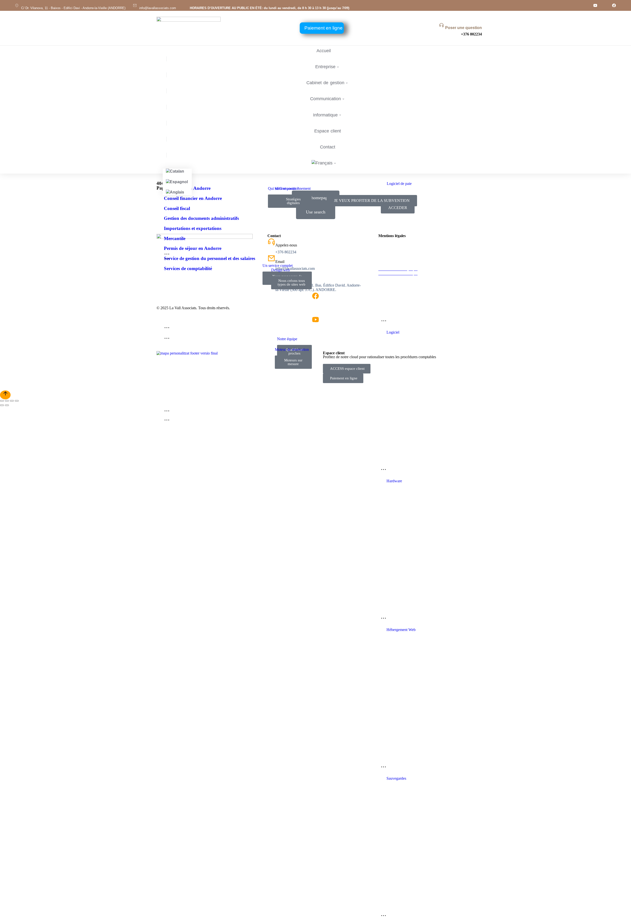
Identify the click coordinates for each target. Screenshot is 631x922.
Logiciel (392, 332)
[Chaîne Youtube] (595, 5)
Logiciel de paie (399, 183)
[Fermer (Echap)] (2, 401)
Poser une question (463, 28)
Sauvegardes (396, 778)
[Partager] (7, 401)
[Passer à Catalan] (177, 171)
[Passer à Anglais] (177, 192)
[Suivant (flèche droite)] (7, 405)
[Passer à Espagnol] (177, 182)
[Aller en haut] (5, 394)
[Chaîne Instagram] (586, 5)
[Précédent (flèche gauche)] (2, 405)
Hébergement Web (401, 630)
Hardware (394, 481)
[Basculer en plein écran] (12, 401)
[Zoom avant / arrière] (17, 401)
